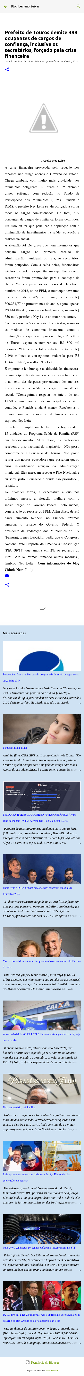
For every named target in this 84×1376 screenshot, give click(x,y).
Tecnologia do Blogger (44, 1362)
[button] (7, 69)
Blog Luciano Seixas (25, 6)
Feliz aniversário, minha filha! (19, 1107)
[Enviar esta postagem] (7, 576)
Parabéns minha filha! (15, 747)
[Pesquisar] (78, 6)
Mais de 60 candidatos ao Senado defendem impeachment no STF (39, 1247)
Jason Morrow (51, 1370)
